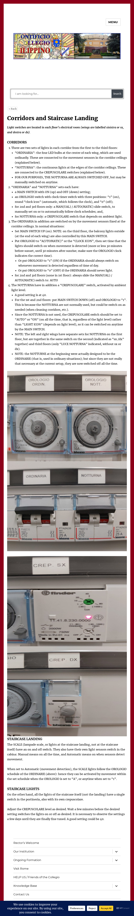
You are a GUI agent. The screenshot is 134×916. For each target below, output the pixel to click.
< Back (13, 108)
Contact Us (21, 894)
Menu (113, 22)
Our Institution (23, 851)
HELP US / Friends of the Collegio (36, 877)
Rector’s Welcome (26, 843)
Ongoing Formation (27, 860)
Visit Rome (21, 868)
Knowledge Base (25, 885)
